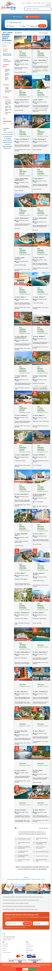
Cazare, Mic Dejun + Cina (8, 107)
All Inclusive (8, 100)
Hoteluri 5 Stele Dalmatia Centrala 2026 (24, 847)
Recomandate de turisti (8, 91)
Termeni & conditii (36, 3)
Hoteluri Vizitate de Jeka (19, 892)
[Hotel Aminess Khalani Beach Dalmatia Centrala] (41, 358)
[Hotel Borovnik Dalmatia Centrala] (23, 792)
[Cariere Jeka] (44, 889)
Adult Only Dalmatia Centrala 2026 (40, 847)
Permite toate (32, 969)
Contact (43, 3)
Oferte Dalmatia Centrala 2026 (42, 839)
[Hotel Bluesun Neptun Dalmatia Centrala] (23, 200)
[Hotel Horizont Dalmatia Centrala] (41, 713)
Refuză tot (19, 969)
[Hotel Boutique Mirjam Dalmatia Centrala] (23, 634)
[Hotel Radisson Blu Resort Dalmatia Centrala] (23, 358)
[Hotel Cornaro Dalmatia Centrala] (41, 516)
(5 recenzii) (4, 46)
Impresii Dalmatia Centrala (42, 856)
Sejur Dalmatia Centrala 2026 (41, 860)
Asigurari (28, 948)
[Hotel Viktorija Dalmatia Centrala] (41, 595)
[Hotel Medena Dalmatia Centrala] (41, 397)
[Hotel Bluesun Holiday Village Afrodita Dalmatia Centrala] (23, 161)
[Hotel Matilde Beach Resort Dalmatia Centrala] (23, 516)
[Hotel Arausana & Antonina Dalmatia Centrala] (41, 555)
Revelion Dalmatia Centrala (42, 851)
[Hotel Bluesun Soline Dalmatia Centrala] (23, 82)
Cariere (23, 3)
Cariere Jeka (42, 892)
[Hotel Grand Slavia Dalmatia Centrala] (23, 476)
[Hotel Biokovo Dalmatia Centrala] (41, 161)
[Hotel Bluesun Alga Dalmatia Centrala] (41, 121)
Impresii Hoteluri (30, 892)
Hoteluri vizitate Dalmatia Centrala (24, 860)
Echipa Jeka (28, 3)
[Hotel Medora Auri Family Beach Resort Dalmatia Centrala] (23, 318)
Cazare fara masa (8, 113)
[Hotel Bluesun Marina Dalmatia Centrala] (41, 634)
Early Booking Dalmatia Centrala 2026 (41, 843)
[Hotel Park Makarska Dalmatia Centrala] (23, 121)
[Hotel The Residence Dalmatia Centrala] (23, 595)
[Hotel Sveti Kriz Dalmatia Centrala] (41, 279)
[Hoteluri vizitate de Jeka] (20, 889)
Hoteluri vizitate (7, 88)
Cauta (41, 26)
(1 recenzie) (45, 108)
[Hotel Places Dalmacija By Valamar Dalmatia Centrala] (23, 42)
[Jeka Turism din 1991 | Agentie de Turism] (8, 9)
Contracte (28, 944)
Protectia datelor (29, 946)
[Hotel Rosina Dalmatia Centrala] (23, 279)
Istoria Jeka (5, 946)
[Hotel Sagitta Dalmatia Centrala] (41, 82)
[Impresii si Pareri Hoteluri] (32, 889)
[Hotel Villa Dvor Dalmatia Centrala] (41, 792)
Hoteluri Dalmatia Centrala (24, 839)
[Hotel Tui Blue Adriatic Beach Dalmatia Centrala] (41, 200)
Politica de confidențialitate (33, 966)
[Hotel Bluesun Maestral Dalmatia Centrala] (41, 752)
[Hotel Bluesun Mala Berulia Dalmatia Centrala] (23, 713)
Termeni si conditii (6, 939)
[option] (26, 878)
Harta (17, 65)
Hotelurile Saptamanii (7, 892)
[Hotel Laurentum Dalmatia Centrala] (23, 397)
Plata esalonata (29, 950)
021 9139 (49, 5)
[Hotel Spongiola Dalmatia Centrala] (41, 318)
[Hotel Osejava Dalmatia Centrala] (41, 240)
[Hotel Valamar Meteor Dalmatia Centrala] (41, 42)
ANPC (27, 952)
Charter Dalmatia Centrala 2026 (24, 843)
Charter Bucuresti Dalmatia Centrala (7, 54)
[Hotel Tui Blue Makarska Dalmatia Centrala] (23, 240)
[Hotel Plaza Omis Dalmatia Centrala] (23, 673)
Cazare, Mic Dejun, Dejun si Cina (8, 103)
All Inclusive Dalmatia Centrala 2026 (23, 856)
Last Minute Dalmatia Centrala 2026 (23, 851)
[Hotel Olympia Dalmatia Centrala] (23, 752)
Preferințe (25, 969)
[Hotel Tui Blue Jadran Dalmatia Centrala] (23, 437)
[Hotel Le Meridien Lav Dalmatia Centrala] (41, 673)
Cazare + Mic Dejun (8, 110)
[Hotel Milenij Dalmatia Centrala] (23, 555)
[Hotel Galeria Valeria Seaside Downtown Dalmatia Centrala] (41, 476)
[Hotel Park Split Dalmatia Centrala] (41, 437)
